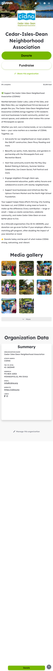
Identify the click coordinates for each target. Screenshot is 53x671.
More (28, 319)
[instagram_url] (7, 396)
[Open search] (40, 3)
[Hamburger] (49, 3)
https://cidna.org (11, 389)
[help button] (49, 667)
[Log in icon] (44, 3)
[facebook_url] (4, 396)
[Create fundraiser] (35, 3)
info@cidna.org (11, 383)
